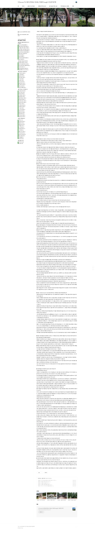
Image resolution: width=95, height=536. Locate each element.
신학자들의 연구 (21, 125)
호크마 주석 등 (21, 138)
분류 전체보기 (22, 40)
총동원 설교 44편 (21, 76)
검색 (74, 2)
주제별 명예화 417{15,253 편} (23, 69)
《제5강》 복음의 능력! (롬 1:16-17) (44, 481)
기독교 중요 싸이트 (21, 132)
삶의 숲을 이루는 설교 (53, 6)
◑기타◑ (39, 478)
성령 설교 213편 (21, 103)
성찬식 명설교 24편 (21, 77)
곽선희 (23, 6)
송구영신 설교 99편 (21, 115)
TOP (76, 527)
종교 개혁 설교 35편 (21, 84)
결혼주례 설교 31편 (21, 83)
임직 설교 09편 (21, 78)
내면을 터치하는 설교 (42, 6)
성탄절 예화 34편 (21, 113)
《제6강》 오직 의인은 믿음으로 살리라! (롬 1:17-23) (46, 480)
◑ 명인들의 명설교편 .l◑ (23, 61)
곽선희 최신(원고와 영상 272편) (23, 64)
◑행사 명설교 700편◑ (22, 71)
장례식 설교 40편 (21, 86)
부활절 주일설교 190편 (22, 98)
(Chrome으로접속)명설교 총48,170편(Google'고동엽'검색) (37, 2)
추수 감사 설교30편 (21, 109)
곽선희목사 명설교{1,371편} (23, 62)
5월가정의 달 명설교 (21, 99)
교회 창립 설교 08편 (21, 73)
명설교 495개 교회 (21, 135)
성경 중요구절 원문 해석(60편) (23, 57)
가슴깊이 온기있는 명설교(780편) (23, 52)
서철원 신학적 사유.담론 (22, 53)
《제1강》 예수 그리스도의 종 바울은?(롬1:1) (45, 485)
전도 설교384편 (21, 74)
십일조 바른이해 (21, 59)
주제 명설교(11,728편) (65, 6)
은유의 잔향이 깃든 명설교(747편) (24, 49)
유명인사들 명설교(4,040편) (23, 68)
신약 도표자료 (21, 130)
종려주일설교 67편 (21, 96)
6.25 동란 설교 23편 (21, 105)
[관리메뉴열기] (93, 267)
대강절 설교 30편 (21, 110)
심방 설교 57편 (21, 80)
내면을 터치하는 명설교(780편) (23, 46)
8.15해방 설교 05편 (21, 106)
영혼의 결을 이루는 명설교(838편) (24, 50)
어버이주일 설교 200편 (22, 102)
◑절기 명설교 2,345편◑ (23, 89)
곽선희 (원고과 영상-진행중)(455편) (24, 65)
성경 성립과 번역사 (21, 128)
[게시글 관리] (42, 472)
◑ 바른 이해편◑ (21, 118)
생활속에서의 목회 (21, 124)
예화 (73, 6)
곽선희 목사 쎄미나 (21, 66)
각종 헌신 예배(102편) (22, 87)
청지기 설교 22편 (21, 81)
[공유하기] (40, 472)
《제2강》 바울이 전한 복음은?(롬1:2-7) (44, 484)
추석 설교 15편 (21, 108)
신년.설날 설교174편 (22, 90)
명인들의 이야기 (21, 122)
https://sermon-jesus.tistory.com (44, 509)
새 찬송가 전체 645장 (22, 134)
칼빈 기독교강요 (21, 127)
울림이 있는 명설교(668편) (22, 44)
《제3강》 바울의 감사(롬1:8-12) (43, 483)
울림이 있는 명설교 (31, 6)
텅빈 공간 (20, 143)
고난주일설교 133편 (21, 95)
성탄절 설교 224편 (21, 112)
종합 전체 (43, 478)
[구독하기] (93, 269)
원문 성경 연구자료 (21, 121)
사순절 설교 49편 (21, 93)
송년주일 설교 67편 (21, 116)
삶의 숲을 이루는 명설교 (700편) (23, 47)
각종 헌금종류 (21, 137)
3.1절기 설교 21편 (21, 92)
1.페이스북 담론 (21, 54)
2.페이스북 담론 (21, 56)
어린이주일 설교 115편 (22, 100)
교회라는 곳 (20, 119)
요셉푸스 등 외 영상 (21, 131)
